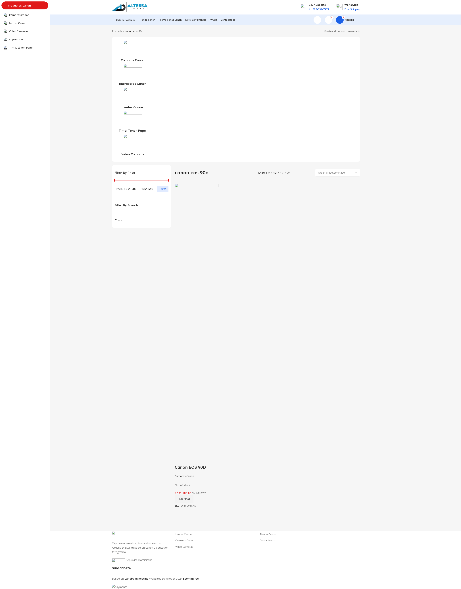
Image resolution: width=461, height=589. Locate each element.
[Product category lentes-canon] (133, 99)
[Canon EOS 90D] (196, 319)
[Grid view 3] (303, 172)
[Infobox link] (315, 7)
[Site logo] (130, 7)
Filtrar (163, 188)
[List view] (297, 172)
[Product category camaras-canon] (133, 52)
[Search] (358, 20)
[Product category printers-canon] (133, 76)
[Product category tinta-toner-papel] (133, 123)
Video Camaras (184, 546)
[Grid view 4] (310, 172)
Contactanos (267, 540)
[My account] (317, 20)
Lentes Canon (183, 534)
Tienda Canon (268, 534)
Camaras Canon (184, 540)
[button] (99, 95)
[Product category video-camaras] (133, 146)
